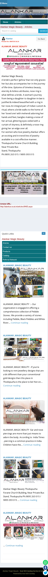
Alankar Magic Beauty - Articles (16, 27)
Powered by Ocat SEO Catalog (24, 574)
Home (5, 22)
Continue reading (19, 322)
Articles (18, 22)
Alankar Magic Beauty (13, 239)
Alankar (9, 39)
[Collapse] (43, 233)
